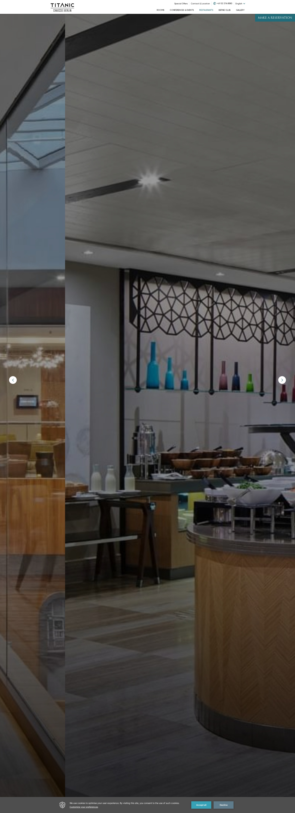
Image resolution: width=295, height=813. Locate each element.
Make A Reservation (275, 17)
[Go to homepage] (62, 7)
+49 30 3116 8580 (224, 3)
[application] (147, 805)
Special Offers (181, 3)
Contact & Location (200, 3)
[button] (13, 380)
